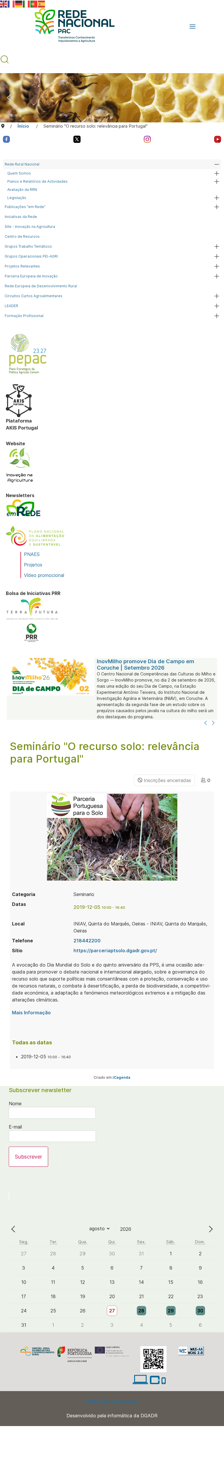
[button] (192, 26)
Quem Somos (19, 173)
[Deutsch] (19, 3)
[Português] (34, 3)
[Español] (42, 3)
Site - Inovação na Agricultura (30, 226)
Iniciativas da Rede (21, 216)
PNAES (32, 554)
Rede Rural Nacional (22, 164)
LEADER (11, 306)
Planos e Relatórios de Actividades (37, 181)
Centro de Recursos (22, 236)
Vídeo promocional (44, 575)
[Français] (11, 3)
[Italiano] (26, 3)
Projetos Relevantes (22, 266)
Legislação (16, 198)
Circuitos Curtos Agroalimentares (33, 296)
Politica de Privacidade (112, 1401)
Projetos (33, 565)
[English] (4, 3)
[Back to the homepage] (72, 26)
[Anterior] (205, 723)
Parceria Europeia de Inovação (31, 276)
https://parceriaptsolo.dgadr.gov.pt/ (115, 950)
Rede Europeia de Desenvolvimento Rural (41, 286)
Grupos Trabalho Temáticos (28, 246)
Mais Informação (31, 1012)
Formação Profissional (24, 316)
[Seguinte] (213, 723)
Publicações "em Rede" (25, 207)
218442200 (87, 941)
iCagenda (121, 1077)
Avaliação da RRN (22, 189)
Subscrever (28, 1157)
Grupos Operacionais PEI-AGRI (31, 256)
